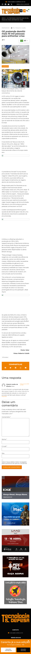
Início (4, 18)
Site (3, 453)
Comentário (6, 417)
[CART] (24, 10)
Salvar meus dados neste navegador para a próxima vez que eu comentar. (14, 462)
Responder (4, 396)
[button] (21, 10)
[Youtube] (8, 4)
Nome (4, 439)
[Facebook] (5, 4)
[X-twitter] (11, 4)
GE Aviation (5, 357)
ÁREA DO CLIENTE (23, 4)
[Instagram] (2, 4)
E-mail (4, 446)
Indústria (5, 66)
